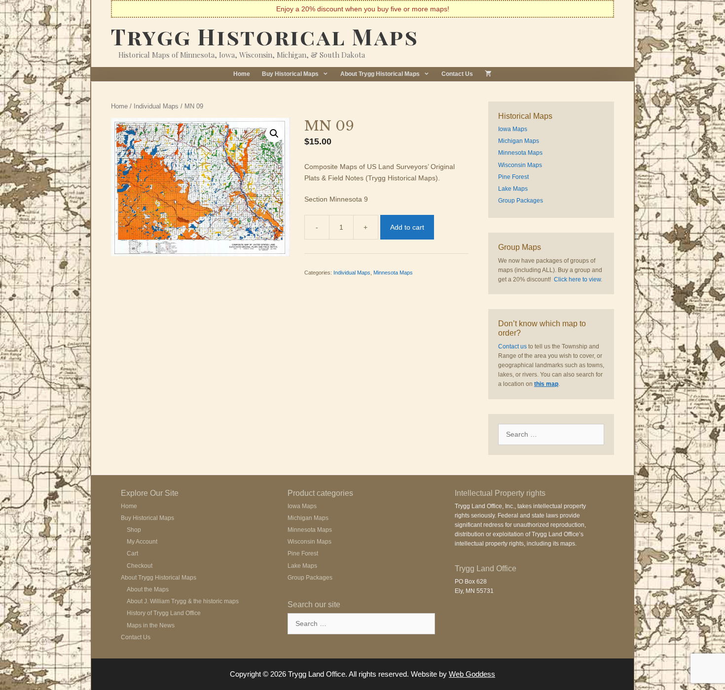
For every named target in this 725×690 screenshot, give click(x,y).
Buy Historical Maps (290, 73)
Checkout (139, 565)
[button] (274, 133)
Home (241, 73)
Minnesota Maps (393, 273)
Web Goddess (472, 674)
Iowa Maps (512, 129)
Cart (132, 553)
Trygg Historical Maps (265, 36)
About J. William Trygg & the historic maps (183, 601)
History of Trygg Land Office (164, 613)
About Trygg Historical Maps (380, 73)
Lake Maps (513, 188)
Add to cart (407, 227)
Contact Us (457, 73)
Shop (134, 529)
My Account (142, 541)
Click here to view (577, 279)
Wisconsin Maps (520, 165)
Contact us (512, 346)
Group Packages (520, 200)
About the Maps (148, 589)
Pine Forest (513, 176)
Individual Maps (156, 106)
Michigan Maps (518, 141)
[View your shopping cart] (488, 74)
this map (546, 383)
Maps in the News (151, 625)
